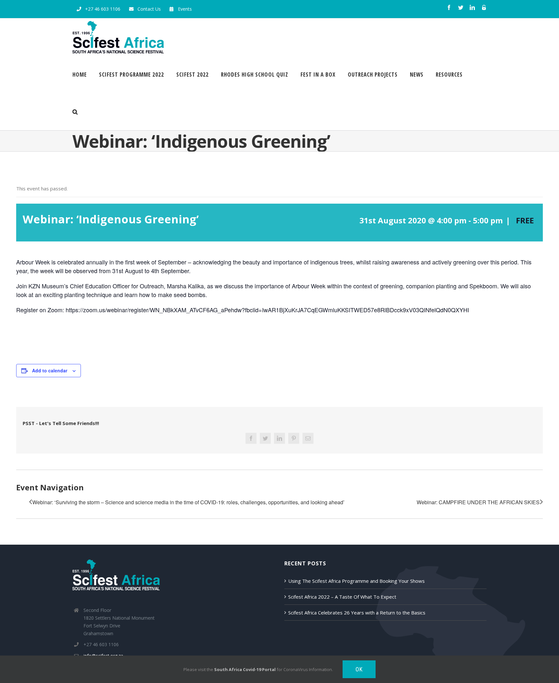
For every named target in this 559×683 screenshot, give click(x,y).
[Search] (75, 111)
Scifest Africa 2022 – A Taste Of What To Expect (342, 596)
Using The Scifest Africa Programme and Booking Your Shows (356, 581)
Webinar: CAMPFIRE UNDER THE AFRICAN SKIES (478, 502)
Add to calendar (49, 370)
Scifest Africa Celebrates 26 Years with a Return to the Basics (356, 612)
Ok (359, 669)
